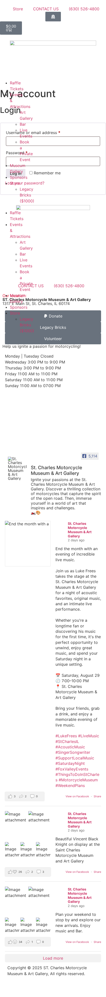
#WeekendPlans (70, 785)
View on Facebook (78, 796)
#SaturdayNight (70, 763)
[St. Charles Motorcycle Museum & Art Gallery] (17, 468)
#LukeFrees (66, 735)
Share (97, 796)
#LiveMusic (88, 735)
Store (15, 183)
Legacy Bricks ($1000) (27, 195)
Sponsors (18, 177)
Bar (23, 124)
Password (25, 152)
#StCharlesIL (67, 741)
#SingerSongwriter (72, 752)
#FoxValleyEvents (71, 769)
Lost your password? (24, 183)
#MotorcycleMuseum (78, 779)
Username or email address (41, 132)
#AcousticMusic (70, 746)
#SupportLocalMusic (74, 757)
